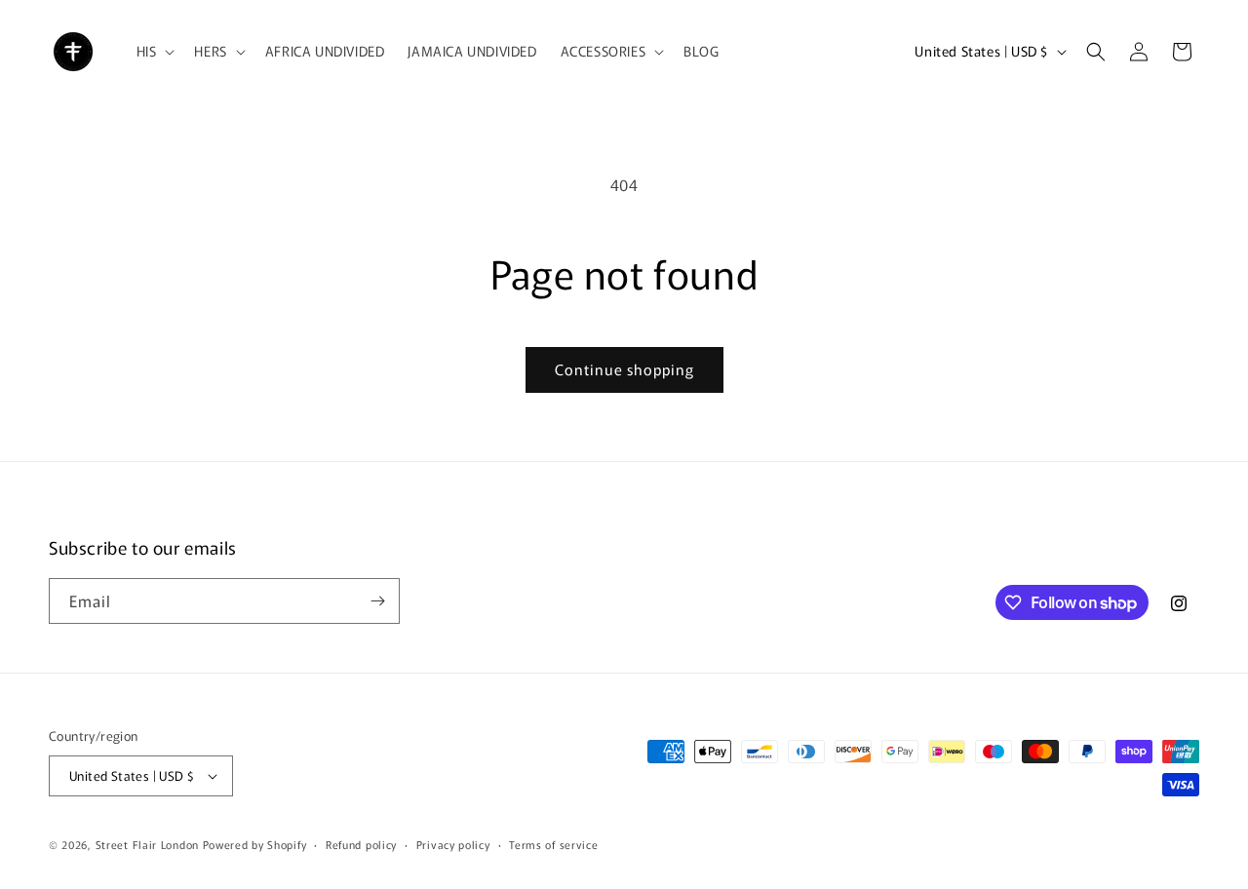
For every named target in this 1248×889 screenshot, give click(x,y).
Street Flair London (147, 844)
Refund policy (361, 844)
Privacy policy (453, 844)
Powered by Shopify (255, 844)
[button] (154, 50)
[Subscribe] (377, 601)
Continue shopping (624, 369)
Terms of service (553, 844)
